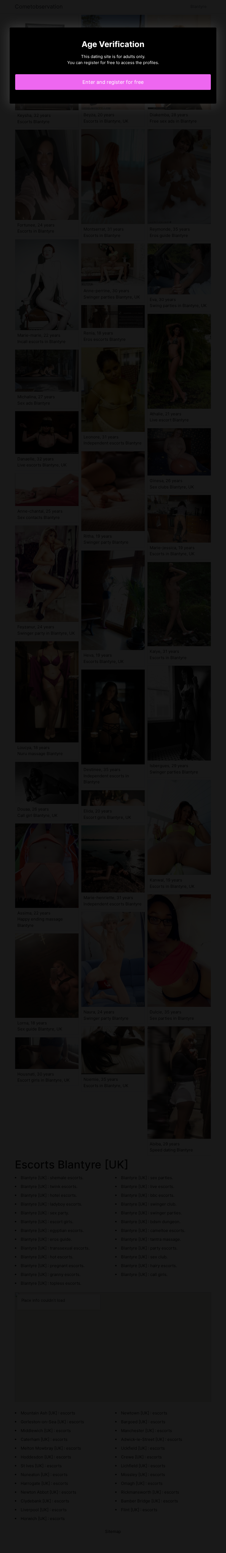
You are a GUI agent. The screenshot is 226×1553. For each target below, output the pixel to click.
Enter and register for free (113, 82)
